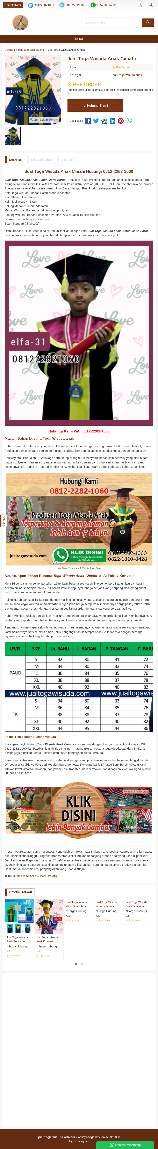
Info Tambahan (42, 159)
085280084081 (107, 5)
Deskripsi (15, 159)
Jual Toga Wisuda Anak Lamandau (136, 939)
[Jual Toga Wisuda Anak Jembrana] (108, 916)
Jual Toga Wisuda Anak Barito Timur (77, 939)
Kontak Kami (13, 5)
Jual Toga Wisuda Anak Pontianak (17, 939)
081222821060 (44, 5)
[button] (148, 22)
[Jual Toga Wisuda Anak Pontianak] (19, 916)
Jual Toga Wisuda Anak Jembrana (106, 939)
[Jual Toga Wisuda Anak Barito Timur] (79, 916)
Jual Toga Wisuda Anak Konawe (47, 939)
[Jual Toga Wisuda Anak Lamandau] (138, 916)
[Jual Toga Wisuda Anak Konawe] (49, 916)
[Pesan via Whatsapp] (140, 5)
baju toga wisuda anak (127, 75)
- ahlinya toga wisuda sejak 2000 (79, 1137)
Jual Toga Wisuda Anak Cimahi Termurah (34, 876)
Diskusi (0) (68, 159)
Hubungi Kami (97, 105)
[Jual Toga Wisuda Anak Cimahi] (79, 810)
